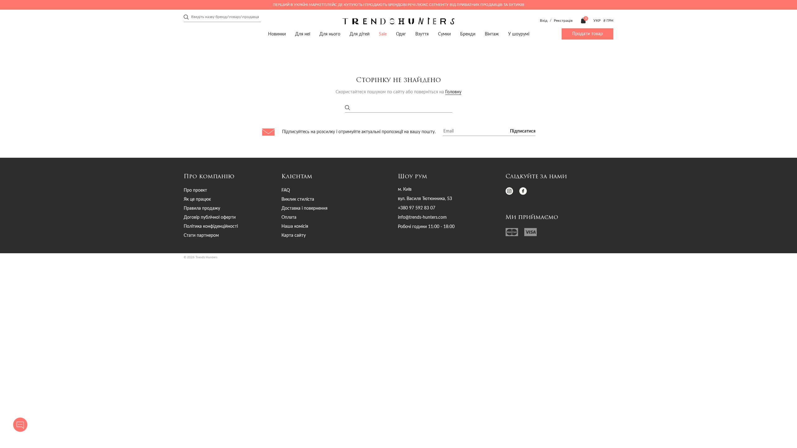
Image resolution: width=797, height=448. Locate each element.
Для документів (350, 68)
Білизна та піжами (230, 68)
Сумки (328, 57)
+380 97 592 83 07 (416, 208)
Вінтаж (492, 34)
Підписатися (522, 131)
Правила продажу (202, 208)
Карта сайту (293, 235)
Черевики (284, 68)
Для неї (302, 34)
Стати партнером (201, 235)
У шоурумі (518, 34)
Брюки (220, 68)
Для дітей (360, 34)
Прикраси (437, 57)
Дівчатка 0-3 (230, 57)
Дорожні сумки (333, 68)
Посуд (526, 68)
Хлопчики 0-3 (431, 57)
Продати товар (587, 34)
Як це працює (197, 199)
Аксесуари (385, 57)
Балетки (274, 68)
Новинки (277, 34)
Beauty (485, 57)
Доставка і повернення (304, 208)
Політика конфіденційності (211, 226)
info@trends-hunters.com (422, 217)
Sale (383, 34)
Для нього (329, 34)
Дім (534, 57)
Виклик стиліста (297, 199)
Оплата (288, 217)
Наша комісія (294, 226)
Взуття (275, 57)
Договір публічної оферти (210, 217)
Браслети (433, 68)
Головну (453, 92)
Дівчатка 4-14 (330, 57)
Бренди (467, 34)
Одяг (221, 57)
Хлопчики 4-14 (532, 57)
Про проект (195, 190)
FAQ (285, 190)
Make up (484, 68)
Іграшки (536, 68)
